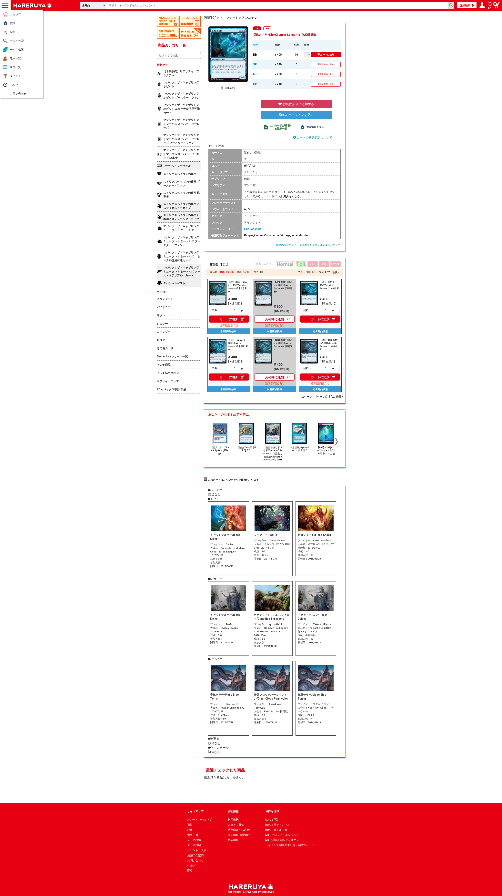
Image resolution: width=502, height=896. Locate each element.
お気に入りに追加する (298, 104)
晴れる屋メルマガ (276, 829)
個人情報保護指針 (239, 834)
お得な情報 (272, 811)
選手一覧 (15, 58)
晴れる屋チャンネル (277, 824)
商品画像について (286, 244)
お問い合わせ (18, 93)
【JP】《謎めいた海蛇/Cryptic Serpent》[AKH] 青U (329, 287)
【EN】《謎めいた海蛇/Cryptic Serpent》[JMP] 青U (238, 345)
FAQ (189, 870)
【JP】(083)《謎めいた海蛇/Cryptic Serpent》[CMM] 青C (283, 287)
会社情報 (233, 811)
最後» (335, 272)
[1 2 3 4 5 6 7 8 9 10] (307, 54)
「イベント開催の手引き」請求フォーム (290, 845)
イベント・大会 (196, 850)
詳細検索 (465, 5)
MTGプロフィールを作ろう (282, 834)
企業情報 (233, 840)
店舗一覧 (15, 67)
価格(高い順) (243, 272)
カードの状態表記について (314, 137)
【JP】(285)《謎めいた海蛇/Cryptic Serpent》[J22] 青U (237, 287)
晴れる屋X (271, 819)
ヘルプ (14, 84)
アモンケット (252, 215)
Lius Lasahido (253, 229)
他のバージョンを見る (298, 115)
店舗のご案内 (195, 855)
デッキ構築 (17, 49)
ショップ (15, 14)
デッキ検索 (17, 40)
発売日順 (258, 272)
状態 (256, 44)
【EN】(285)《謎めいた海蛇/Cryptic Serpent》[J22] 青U (283, 345)
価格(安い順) (227, 272)
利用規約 (233, 819)
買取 (12, 23)
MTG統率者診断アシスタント (283, 840)
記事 (12, 31)
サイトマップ (195, 811)
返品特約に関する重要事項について (320, 244)
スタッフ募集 (236, 824)
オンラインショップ (199, 819)
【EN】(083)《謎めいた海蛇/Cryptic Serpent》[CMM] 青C (329, 345)
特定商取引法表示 (239, 829)
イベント (15, 76)
